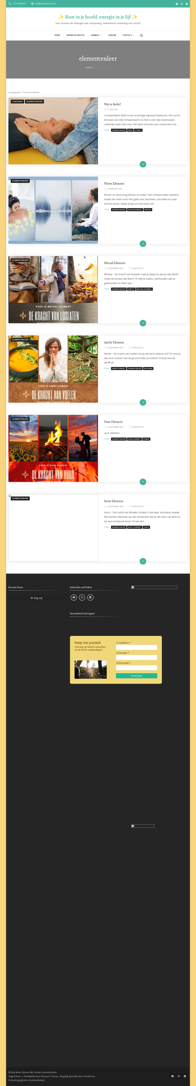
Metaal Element (114, 263)
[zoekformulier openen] (141, 35)
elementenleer (119, 130)
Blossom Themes (50, 1076)
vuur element (134, 439)
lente (146, 527)
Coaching (17, 101)
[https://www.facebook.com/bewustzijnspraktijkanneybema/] (74, 597)
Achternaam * (123, 662)
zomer (146, 439)
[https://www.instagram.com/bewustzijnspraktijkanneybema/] (82, 597)
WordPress (89, 1076)
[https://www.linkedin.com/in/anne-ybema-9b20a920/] (90, 597)
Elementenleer (34, 101)
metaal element (144, 289)
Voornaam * (122, 652)
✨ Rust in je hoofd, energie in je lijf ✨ (98, 16)
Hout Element (113, 501)
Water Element (114, 183)
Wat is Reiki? (112, 104)
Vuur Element (113, 421)
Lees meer (138, 164)
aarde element (118, 368)
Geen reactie (138, 268)
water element (135, 210)
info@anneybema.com (45, 3)
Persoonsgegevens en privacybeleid (26, 1080)
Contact (127, 35)
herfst (131, 289)
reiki (130, 130)
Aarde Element (114, 342)
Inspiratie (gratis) (75, 35)
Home (57, 35)
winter (148, 210)
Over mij (112, 35)
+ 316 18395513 (19, 3)
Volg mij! (38, 598)
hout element (134, 527)
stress (138, 130)
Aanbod (95, 35)
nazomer (148, 368)
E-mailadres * (123, 642)
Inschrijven (136, 675)
